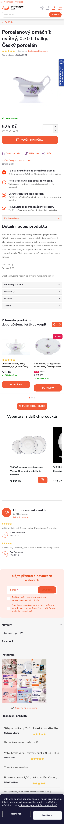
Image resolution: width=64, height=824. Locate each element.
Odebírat (47, 589)
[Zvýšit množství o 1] (55, 127)
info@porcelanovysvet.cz (11, 1)
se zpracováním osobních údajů (29, 599)
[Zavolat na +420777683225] (42, 8)
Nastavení (16, 813)
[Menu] (60, 8)
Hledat (55, 14)
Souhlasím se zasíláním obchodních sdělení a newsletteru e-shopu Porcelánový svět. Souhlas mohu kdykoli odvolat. (34, 608)
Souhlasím (47, 815)
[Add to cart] (42, 480)
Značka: (16, 160)
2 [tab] (32, 397)
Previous (54, 324)
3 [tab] (34, 397)
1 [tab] (29, 397)
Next (59, 324)
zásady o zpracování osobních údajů (38, 805)
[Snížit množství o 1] (55, 131)
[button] (5, 455)
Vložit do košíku (32, 139)
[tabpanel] (16, 361)
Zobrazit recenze (20, 517)
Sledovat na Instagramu (26, 708)
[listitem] (29, 455)
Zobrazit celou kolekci (32, 406)
